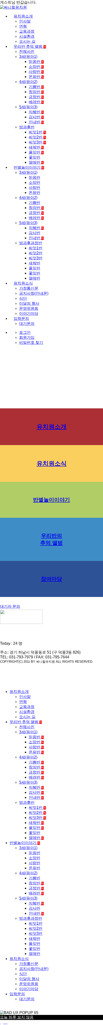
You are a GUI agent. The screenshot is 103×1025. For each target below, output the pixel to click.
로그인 (25, 332)
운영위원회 (28, 308)
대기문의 (26, 324)
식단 (23, 298)
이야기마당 (28, 313)
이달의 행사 (29, 303)
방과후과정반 (30, 243)
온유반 (36, 77)
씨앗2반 (37, 137)
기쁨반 (36, 87)
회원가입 (26, 337)
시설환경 (26, 36)
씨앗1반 (37, 132)
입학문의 (21, 318)
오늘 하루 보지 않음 (17, 1017)
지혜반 (36, 112)
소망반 (36, 67)
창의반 (36, 92)
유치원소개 (23, 16)
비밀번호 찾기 (31, 342)
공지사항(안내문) (33, 293)
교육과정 (26, 31)
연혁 (23, 26)
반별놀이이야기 (29, 167)
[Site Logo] (13, 7)
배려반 (36, 102)
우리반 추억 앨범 (30, 46)
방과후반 (26, 127)
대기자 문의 (10, 606)
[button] (3, 683)
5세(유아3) (28, 107)
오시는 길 (27, 41)
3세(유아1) (28, 56)
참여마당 (51, 579)
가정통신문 (28, 288)
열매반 (36, 162)
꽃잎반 (34, 157)
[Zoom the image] (51, 617)
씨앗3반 (37, 142)
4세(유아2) (28, 82)
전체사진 (26, 51)
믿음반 (36, 62)
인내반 (36, 122)
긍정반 (36, 97)
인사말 (25, 21)
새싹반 (36, 147)
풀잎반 (36, 152)
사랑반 (36, 72)
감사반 (36, 117)
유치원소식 (23, 283)
